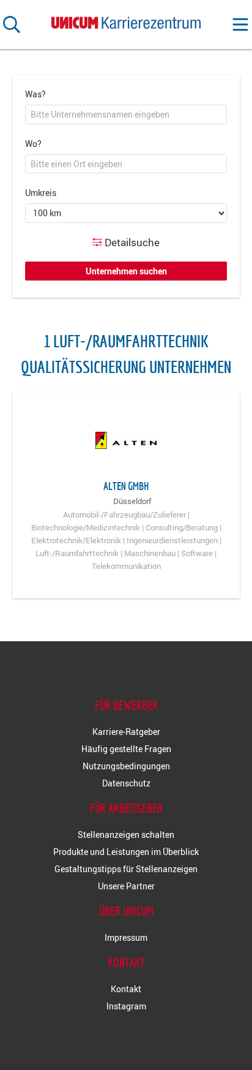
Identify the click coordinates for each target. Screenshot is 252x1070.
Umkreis (40, 192)
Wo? (33, 143)
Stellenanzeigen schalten (126, 834)
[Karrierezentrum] (126, 20)
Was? (35, 94)
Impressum (126, 937)
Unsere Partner (126, 886)
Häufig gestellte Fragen (126, 749)
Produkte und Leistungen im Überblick (126, 851)
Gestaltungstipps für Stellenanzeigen (126, 869)
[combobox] (126, 114)
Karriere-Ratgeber (126, 731)
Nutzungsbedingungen (126, 766)
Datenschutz (126, 783)
